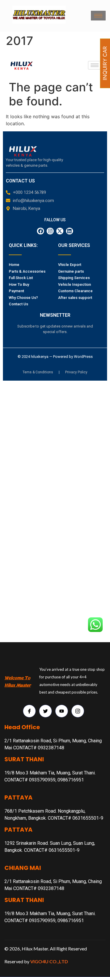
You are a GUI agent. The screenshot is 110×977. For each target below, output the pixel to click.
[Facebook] (29, 711)
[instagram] (77, 711)
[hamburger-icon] (98, 15)
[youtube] (61, 711)
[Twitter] (45, 711)
